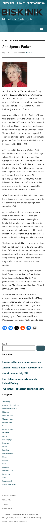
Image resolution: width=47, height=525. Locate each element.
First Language (7, 440)
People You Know (7, 471)
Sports (4, 478)
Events (4, 436)
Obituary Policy (6, 500)
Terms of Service (29, 517)
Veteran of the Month (9, 484)
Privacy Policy (14, 517)
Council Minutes (7, 429)
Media (4, 457)
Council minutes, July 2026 (15, 373)
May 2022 (30, 52)
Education (5, 433)
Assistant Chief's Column (10, 405)
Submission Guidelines (9, 496)
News (4, 464)
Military (5, 460)
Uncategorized (7, 481)
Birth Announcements (9, 409)
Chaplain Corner (7, 419)
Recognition (6, 474)
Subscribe (8, 3)
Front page (5, 443)
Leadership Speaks (8, 453)
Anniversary (6, 402)
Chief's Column (7, 422)
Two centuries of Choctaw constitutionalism (23, 388)
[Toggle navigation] (41, 28)
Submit (21, 3)
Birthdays (5, 412)
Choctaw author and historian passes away (22, 361)
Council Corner (7, 426)
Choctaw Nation (36, 3)
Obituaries (10, 40)
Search (4, 344)
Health (4, 446)
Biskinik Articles (7, 415)
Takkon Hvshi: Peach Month (17, 19)
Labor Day (5, 450)
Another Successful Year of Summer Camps (22, 367)
